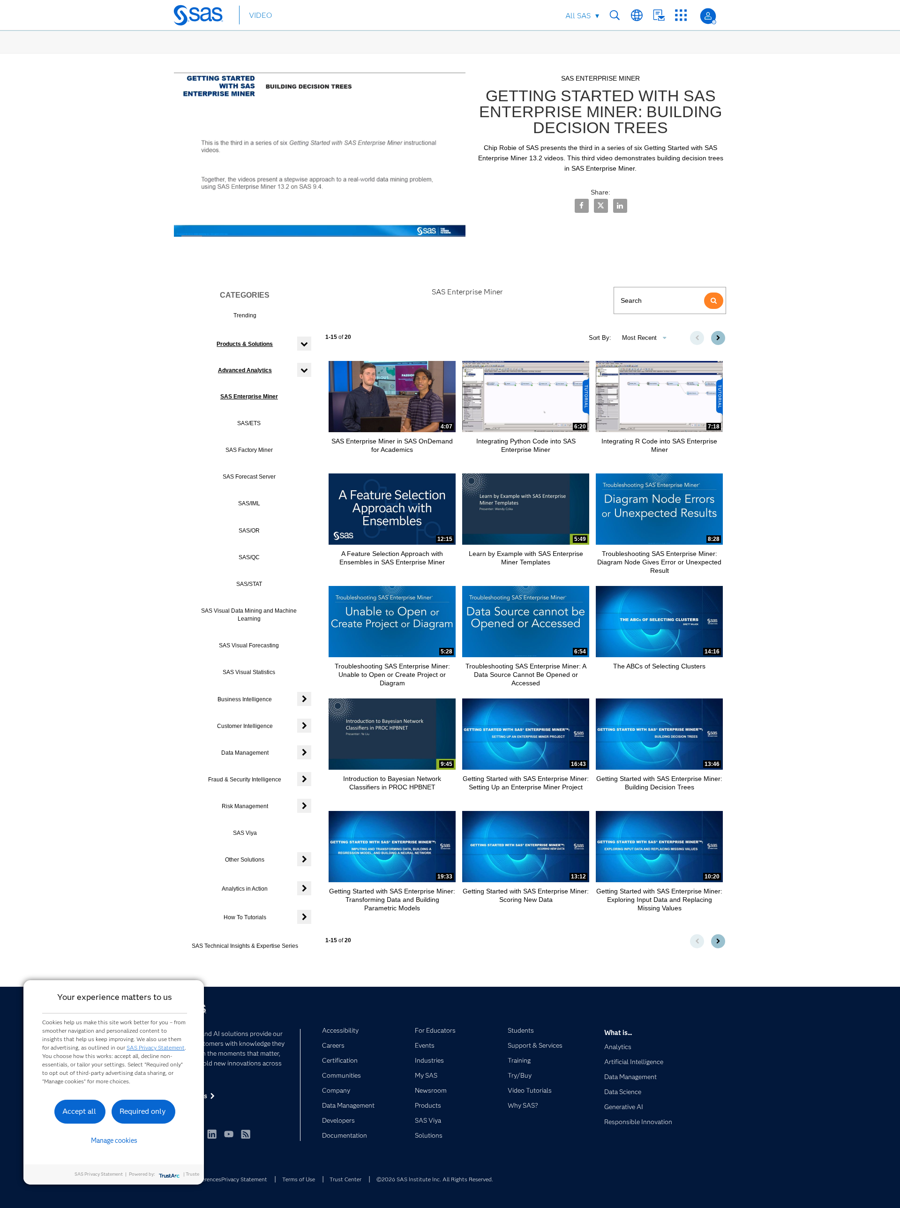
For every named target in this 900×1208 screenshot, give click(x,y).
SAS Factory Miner (249, 450)
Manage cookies (114, 1140)
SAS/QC (249, 557)
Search (615, 15)
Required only (143, 1111)
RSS (245, 1134)
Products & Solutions (245, 344)
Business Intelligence (245, 699)
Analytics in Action (245, 888)
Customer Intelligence (245, 726)
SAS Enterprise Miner (249, 396)
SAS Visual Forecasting (249, 645)
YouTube (228, 1134)
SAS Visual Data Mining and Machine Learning (249, 615)
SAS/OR (249, 530)
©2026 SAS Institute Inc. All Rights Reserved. (434, 1179)
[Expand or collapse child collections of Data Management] (304, 752)
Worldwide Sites (637, 15)
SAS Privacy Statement (156, 1047)
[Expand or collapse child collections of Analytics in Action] (304, 888)
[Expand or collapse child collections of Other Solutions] (304, 859)
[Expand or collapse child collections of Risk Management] (304, 806)
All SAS (578, 15)
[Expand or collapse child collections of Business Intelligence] (304, 699)
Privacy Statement (244, 1179)
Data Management (245, 753)
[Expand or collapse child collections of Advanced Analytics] (304, 370)
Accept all (79, 1111)
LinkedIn (212, 1134)
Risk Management (245, 806)
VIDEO (260, 15)
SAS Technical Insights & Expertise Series (245, 946)
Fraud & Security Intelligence (244, 779)
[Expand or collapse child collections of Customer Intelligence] (304, 726)
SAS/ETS (249, 423)
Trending (244, 315)
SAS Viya (245, 833)
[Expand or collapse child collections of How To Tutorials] (304, 917)
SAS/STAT (249, 584)
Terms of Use (298, 1179)
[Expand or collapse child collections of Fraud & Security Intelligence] (304, 779)
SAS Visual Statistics (249, 672)
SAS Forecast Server (249, 476)
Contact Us (659, 15)
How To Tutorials (245, 917)
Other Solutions (244, 859)
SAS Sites (681, 15)
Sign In (708, 16)
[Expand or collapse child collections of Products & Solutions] (304, 344)
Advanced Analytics (245, 370)
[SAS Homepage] (202, 17)
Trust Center (345, 1179)
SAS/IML (249, 503)
